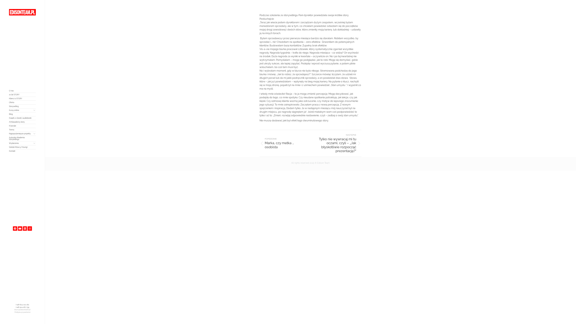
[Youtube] (20, 228)
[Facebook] (15, 228)
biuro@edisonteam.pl (22, 310)
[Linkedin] (25, 228)
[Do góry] (571, 319)
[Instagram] (30, 228)
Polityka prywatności (22, 312)
